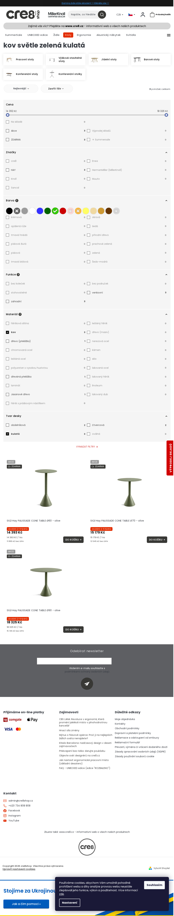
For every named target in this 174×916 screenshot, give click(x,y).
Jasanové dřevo (48, 394)
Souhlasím (154, 885)
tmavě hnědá (48, 235)
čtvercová (129, 425)
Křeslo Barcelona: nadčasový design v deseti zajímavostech (85, 744)
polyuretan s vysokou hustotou (48, 368)
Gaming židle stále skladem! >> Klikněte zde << (85, 3)
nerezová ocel (129, 341)
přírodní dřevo (129, 235)
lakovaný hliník (129, 376)
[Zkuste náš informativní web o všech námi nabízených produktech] (87, 847)
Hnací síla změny (69, 730)
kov (48, 332)
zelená (129, 253)
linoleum (129, 385)
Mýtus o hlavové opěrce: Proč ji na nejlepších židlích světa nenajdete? (85, 736)
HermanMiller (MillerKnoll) (129, 170)
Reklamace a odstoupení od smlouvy (137, 737)
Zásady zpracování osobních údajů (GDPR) (140, 751)
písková (48, 253)
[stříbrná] (116, 210)
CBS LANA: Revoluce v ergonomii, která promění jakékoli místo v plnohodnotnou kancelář (83, 723)
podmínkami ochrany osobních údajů (87, 671)
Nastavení (69, 903)
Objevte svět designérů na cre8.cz (79, 755)
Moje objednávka (125, 719)
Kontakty (120, 723)
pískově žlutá (48, 244)
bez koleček (48, 283)
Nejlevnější (19, 88)
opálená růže (48, 226)
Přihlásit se (88, 683)
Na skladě (48, 121)
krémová (48, 217)
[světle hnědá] (101, 210)
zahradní (48, 301)
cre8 (48, 161)
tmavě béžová (48, 261)
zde (61, 894)
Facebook (14, 810)
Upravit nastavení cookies (19, 869)
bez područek (129, 283)
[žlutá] (85, 210)
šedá (129, 226)
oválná (129, 434)
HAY (48, 170)
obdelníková (48, 425)
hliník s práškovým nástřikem (48, 403)
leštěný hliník (129, 323)
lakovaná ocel (129, 368)
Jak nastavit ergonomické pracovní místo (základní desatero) (84, 762)
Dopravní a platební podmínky (133, 733)
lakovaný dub (129, 394)
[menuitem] (13, 35)
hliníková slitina (48, 323)
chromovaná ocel (48, 350)
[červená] (62, 210)
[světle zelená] (55, 210)
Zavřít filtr (54, 88)
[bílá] (32, 210)
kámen (129, 350)
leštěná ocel (48, 359)
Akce (48, 130)
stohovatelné (48, 292)
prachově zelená (129, 244)
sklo (129, 359)
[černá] (9, 210)
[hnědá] (108, 210)
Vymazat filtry (85, 446)
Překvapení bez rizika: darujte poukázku (82, 751)
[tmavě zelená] (47, 210)
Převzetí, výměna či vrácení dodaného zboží (141, 747)
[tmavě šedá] (17, 210)
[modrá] (40, 210)
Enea (129, 161)
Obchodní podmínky (127, 728)
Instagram (14, 815)
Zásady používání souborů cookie (134, 756)
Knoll (48, 179)
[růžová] (70, 210)
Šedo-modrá (129, 261)
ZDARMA (48, 139)
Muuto (129, 179)
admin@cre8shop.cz (20, 800)
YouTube (13, 820)
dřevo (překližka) (48, 341)
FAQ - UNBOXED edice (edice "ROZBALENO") (84, 768)
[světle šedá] (24, 210)
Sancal (48, 187)
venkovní (129, 292)
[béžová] (93, 210)
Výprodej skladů (129, 130)
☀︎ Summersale (129, 139)
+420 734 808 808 (19, 805)
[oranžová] (78, 210)
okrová (129, 217)
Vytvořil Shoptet (162, 868)
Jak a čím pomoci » (26, 904)
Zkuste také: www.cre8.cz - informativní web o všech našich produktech (87, 832)
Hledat (103, 14)
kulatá (48, 434)
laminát (48, 385)
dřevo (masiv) (129, 332)
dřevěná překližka (48, 376)
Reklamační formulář (127, 742)
